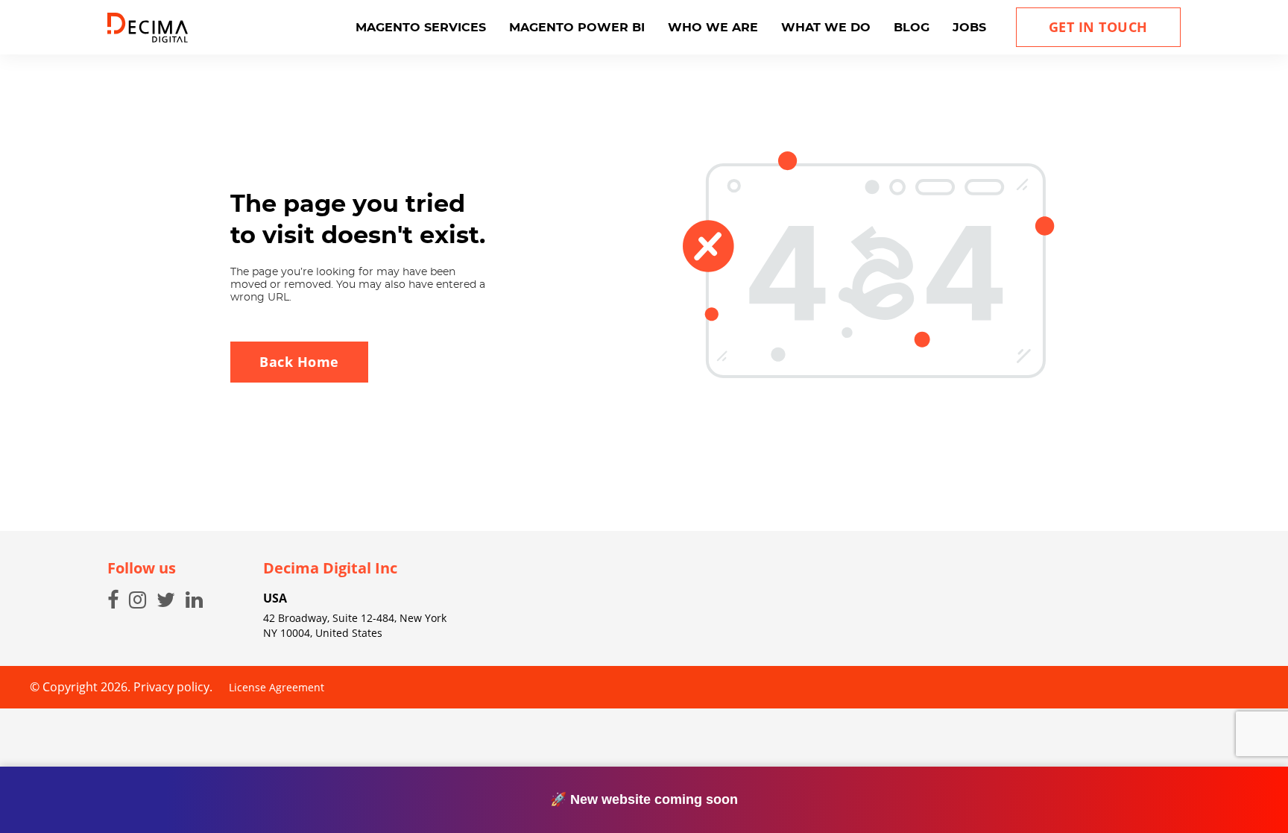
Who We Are (713, 28)
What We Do (826, 28)
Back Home (299, 362)
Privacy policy (171, 687)
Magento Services (421, 28)
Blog (911, 28)
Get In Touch (1098, 27)
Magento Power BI (577, 28)
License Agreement (276, 687)
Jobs (969, 28)
